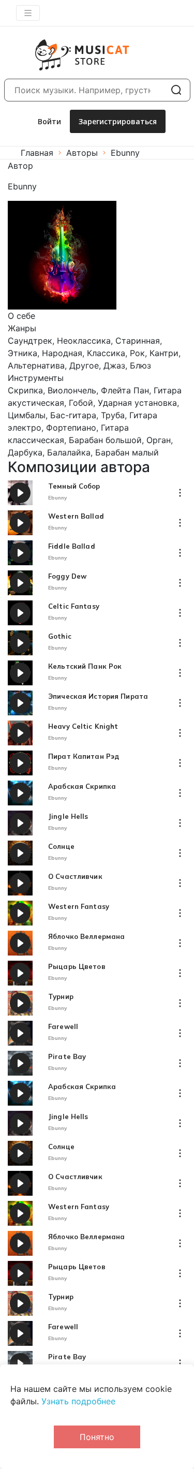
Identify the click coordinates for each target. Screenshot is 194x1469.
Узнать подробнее (78, 1401)
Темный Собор (74, 486)
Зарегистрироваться (118, 121)
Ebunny (57, 497)
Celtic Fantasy (73, 606)
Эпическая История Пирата (98, 696)
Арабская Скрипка (82, 786)
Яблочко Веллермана (86, 937)
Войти (49, 121)
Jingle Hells (68, 816)
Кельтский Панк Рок (85, 666)
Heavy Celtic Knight (83, 726)
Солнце (61, 846)
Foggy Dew (67, 576)
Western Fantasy (78, 906)
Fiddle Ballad (71, 546)
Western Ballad (76, 516)
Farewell (63, 1027)
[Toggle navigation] (28, 13)
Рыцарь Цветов (77, 967)
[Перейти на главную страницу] (70, 54)
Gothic (59, 636)
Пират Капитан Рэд (83, 756)
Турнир (60, 997)
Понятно (97, 1437)
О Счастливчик (75, 876)
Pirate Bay (67, 1057)
